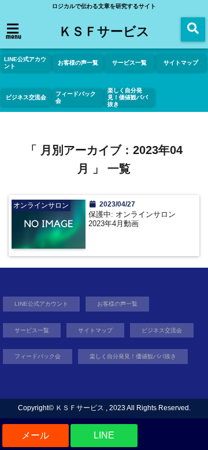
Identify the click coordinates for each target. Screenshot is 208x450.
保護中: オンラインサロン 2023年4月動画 (135, 219)
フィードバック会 (75, 97)
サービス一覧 (129, 62)
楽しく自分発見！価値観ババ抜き (127, 97)
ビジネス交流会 (26, 97)
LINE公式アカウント (25, 62)
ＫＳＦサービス (104, 30)
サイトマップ (181, 62)
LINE (104, 435)
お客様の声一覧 (78, 62)
